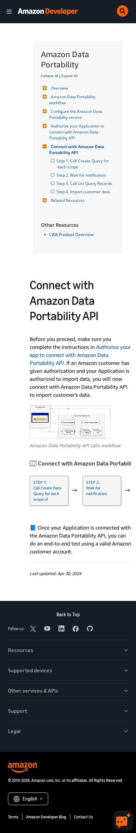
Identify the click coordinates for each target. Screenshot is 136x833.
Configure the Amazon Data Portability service (76, 114)
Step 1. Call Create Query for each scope (83, 164)
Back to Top (68, 614)
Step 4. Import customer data (83, 192)
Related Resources (68, 200)
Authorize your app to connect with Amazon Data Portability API (80, 355)
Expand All (69, 76)
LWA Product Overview (71, 234)
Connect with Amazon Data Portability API (77, 149)
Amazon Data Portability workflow (72, 100)
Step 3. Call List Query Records (84, 183)
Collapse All (49, 76)
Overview (59, 88)
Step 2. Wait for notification (81, 175)
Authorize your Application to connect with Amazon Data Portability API (77, 132)
